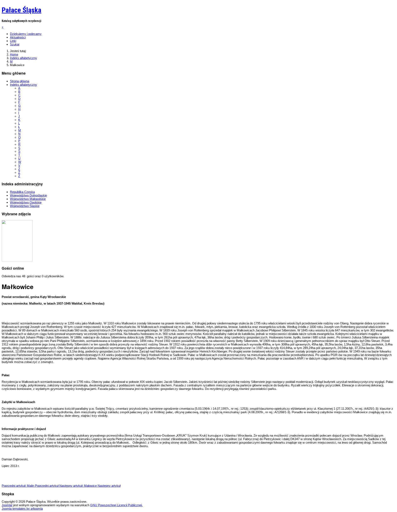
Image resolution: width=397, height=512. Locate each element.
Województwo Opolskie (26, 202)
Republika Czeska (22, 192)
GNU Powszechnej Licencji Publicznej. (116, 505)
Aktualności (18, 37)
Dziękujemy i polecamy (26, 34)
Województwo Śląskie (24, 206)
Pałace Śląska (21, 10)
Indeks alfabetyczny (23, 84)
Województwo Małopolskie (28, 199)
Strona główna (19, 81)
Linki (13, 41)
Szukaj (14, 44)
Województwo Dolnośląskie (28, 195)
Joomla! (7, 505)
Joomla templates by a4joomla (22, 508)
